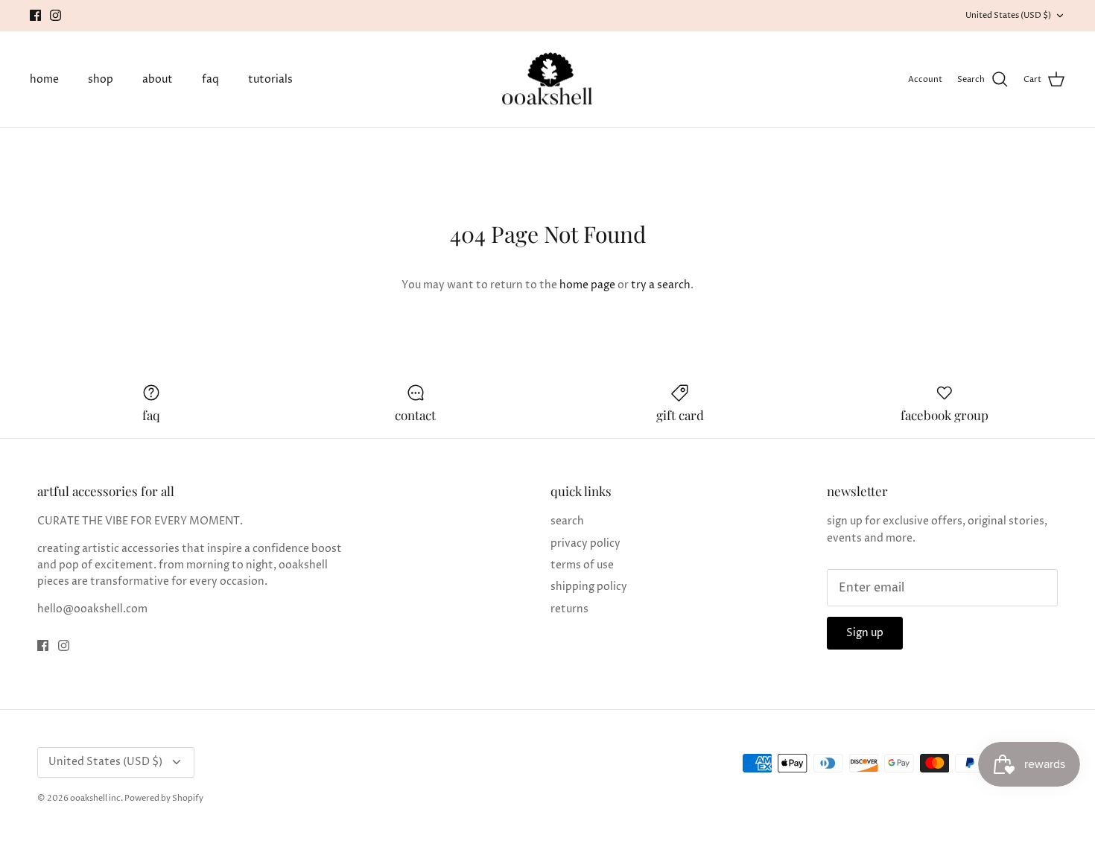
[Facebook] (35, 15)
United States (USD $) (1008, 15)
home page (587, 285)
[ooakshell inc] (547, 79)
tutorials (270, 79)
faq (210, 79)
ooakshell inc (95, 798)
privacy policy (585, 543)
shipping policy (588, 587)
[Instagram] (55, 15)
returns (569, 609)
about (157, 79)
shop (100, 79)
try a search (661, 285)
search (567, 521)
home (44, 79)
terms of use (582, 565)
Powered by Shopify (163, 798)
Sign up (864, 633)
